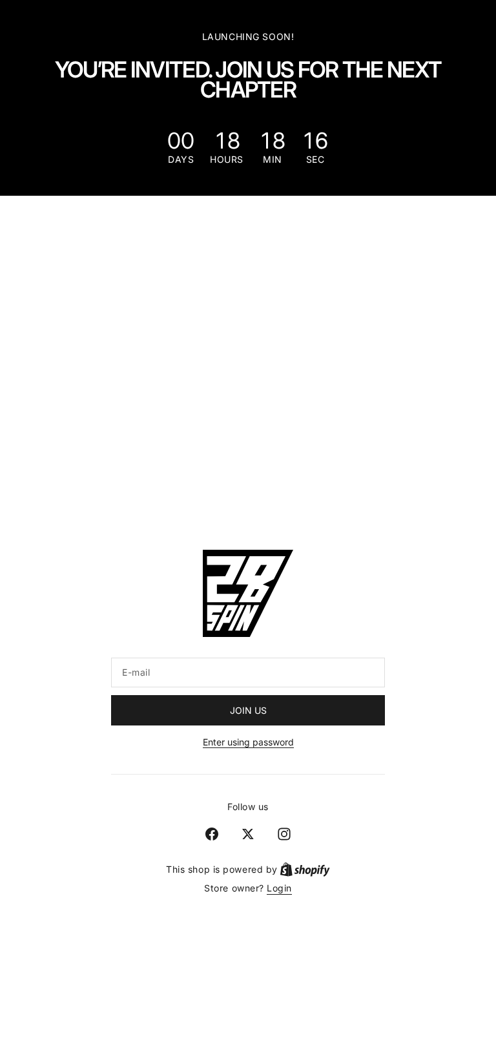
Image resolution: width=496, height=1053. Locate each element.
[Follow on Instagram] (284, 834)
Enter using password (248, 741)
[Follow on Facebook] (212, 834)
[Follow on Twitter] (248, 834)
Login (279, 887)
